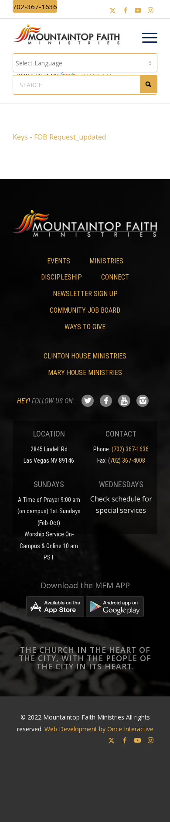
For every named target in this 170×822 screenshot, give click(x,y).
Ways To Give (85, 327)
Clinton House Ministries (85, 356)
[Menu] (145, 38)
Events (58, 261)
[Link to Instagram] (150, 10)
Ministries (106, 261)
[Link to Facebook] (125, 10)
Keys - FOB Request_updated (59, 137)
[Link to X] (112, 10)
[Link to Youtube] (138, 10)
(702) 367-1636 (130, 449)
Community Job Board (85, 310)
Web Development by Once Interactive (98, 729)
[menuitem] (145, 38)
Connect (115, 277)
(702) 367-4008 (126, 460)
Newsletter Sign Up (85, 294)
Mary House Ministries (85, 372)
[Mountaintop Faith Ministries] (69, 35)
